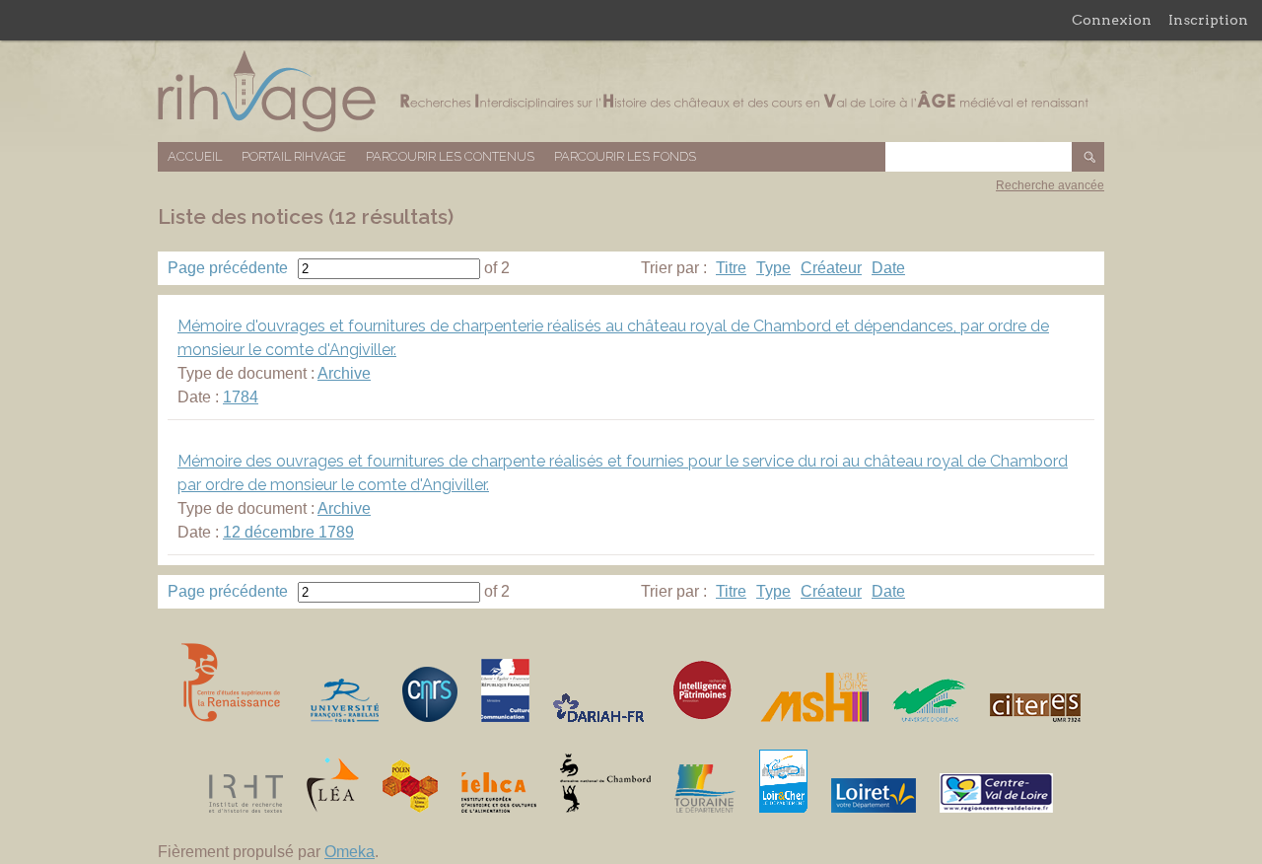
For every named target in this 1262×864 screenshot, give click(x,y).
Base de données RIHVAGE (631, 91)
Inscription (1208, 20)
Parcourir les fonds (625, 156)
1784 (240, 397)
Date (888, 267)
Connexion (1112, 20)
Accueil (195, 156)
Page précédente (228, 267)
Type (773, 267)
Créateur (831, 267)
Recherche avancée (1050, 185)
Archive (344, 373)
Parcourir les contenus (450, 156)
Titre (731, 267)
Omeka (349, 851)
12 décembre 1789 (288, 532)
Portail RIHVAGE (294, 156)
